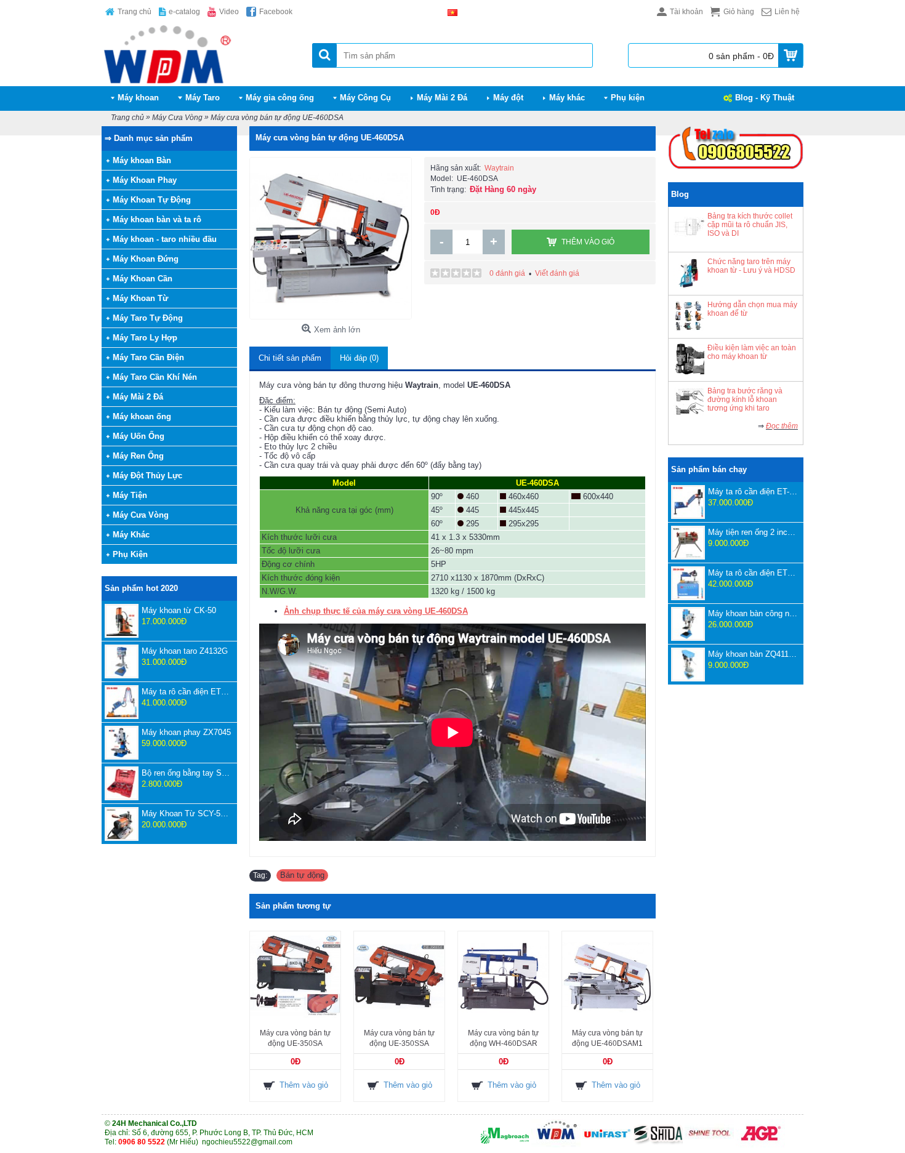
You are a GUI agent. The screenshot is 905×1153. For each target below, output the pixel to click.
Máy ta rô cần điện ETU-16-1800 (186, 691)
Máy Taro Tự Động (148, 318)
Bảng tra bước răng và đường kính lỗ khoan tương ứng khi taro (744, 399)
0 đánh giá (507, 273)
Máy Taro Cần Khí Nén (155, 377)
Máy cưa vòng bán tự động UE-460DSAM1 (607, 1038)
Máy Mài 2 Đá (138, 396)
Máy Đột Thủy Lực (147, 475)
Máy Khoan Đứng (146, 258)
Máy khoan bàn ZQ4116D (752, 654)
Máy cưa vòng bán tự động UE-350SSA (399, 1038)
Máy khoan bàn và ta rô (157, 219)
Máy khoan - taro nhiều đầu (165, 239)
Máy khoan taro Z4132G (185, 651)
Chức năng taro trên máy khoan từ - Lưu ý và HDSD (751, 266)
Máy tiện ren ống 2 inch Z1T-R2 (752, 532)
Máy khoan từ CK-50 (179, 610)
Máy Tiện (130, 495)
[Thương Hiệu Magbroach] (504, 1145)
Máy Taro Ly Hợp (145, 337)
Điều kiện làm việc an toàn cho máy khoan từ (751, 352)
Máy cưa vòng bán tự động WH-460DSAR (503, 1038)
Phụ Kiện (130, 554)
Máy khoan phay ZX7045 (186, 732)
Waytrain (499, 168)
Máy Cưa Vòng (141, 515)
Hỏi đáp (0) (359, 358)
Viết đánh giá (557, 273)
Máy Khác (131, 534)
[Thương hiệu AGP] (760, 1145)
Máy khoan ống (142, 416)
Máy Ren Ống (138, 455)
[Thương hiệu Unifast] (607, 1145)
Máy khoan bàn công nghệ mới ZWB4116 (752, 613)
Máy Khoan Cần (142, 278)
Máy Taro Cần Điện (148, 357)
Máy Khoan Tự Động (152, 199)
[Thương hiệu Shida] (658, 1145)
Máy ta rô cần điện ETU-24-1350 (752, 572)
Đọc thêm (782, 426)
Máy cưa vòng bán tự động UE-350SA (295, 1038)
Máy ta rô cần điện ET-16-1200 (752, 491)
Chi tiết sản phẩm (290, 358)
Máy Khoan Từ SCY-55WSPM (186, 813)
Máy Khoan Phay (145, 180)
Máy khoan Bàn (142, 160)
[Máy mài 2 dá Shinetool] (709, 1145)
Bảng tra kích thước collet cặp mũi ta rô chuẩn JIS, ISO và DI (749, 225)
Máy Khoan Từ (140, 298)
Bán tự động (302, 875)
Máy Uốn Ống (138, 436)
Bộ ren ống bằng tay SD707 (186, 772)
